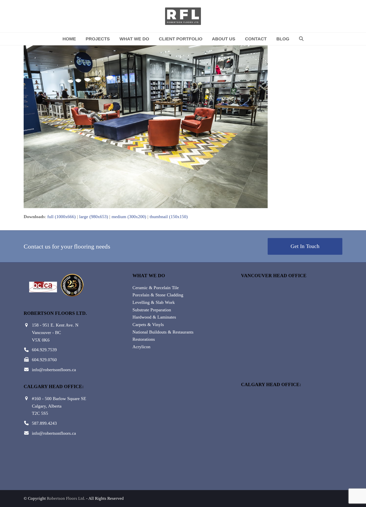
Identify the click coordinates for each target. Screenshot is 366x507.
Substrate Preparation (151, 309)
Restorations (143, 339)
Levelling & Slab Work (153, 302)
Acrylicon (141, 346)
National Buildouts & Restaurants (162, 332)
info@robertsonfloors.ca (54, 369)
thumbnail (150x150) (169, 216)
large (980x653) (93, 216)
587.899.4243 (44, 423)
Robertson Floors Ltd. (66, 498)
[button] (301, 39)
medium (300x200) (129, 216)
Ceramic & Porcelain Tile (155, 287)
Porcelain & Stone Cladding (157, 294)
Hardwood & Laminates (154, 317)
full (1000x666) (61, 216)
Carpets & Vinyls (148, 324)
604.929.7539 (44, 349)
